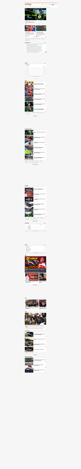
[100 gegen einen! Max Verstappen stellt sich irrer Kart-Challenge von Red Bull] (35, 370)
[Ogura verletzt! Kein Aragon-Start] (35, 16)
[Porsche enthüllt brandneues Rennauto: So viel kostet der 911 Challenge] (35, 199)
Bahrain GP (29, 250)
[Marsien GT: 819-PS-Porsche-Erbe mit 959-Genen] (35, 349)
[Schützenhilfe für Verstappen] (41, 31)
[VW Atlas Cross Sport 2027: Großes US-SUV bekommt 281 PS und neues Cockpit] (35, 344)
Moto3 (32, 162)
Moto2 (30, 162)
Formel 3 (36, 219)
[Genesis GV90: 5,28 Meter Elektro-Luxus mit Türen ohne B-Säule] (35, 339)
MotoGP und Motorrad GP (28, 128)
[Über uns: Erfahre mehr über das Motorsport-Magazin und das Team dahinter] (35, 321)
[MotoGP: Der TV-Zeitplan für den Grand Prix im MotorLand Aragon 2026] (35, 365)
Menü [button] (56, 4)
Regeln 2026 (38, 112)
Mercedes (41, 112)
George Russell (29, 228)
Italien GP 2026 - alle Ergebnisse (35, 76)
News (25, 112)
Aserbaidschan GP (29, 249)
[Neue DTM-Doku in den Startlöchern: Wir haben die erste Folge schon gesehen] (35, 209)
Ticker (46, 4)
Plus (52, 4)
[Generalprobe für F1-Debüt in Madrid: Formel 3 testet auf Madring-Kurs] (45, 278)
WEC (30, 219)
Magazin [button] (43, 4)
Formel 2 (33, 219)
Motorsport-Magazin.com (28, 5)
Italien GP (28, 64)
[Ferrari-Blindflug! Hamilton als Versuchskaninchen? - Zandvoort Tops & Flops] (35, 264)
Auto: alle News (35, 354)
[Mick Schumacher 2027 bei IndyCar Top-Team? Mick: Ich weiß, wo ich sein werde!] (35, 49)
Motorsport (26, 185)
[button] (30, 78)
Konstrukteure (40, 224)
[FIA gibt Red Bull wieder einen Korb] (30, 31)
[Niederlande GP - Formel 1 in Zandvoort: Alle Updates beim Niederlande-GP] (32, 305)
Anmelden (50, 4)
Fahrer (30, 224)
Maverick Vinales (36, 162)
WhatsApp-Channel (34, 112)
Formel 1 (45, 63)
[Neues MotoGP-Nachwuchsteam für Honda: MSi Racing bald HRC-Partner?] (35, 51)
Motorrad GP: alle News (35, 164)
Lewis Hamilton (29, 227)
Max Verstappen (29, 112)
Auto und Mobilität (27, 330)
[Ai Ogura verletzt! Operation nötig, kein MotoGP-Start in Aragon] (35, 45)
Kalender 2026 (26, 162)
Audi (44, 112)
